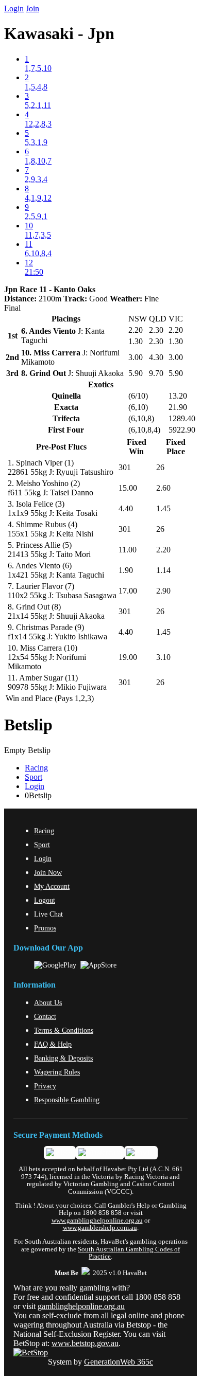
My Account (52, 886)
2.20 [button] (163, 549)
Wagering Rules (57, 1072)
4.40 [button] (126, 508)
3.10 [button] (163, 657)
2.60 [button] (163, 487)
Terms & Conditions (63, 1030)
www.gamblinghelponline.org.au (97, 1220)
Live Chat (48, 914)
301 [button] (125, 467)
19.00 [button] (128, 657)
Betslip (28, 724)
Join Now (48, 872)
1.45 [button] (163, 508)
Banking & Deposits (63, 1058)
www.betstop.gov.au (85, 1343)
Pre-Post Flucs (61, 446)
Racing (36, 767)
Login (14, 8)
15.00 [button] (128, 487)
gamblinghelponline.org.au (81, 1306)
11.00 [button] (128, 549)
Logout (44, 900)
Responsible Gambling (66, 1100)
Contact (45, 1016)
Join (32, 8)
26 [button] (160, 467)
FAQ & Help (53, 1044)
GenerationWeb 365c (118, 1361)
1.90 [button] (126, 570)
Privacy (45, 1086)
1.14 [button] (163, 570)
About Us (48, 1002)
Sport (33, 777)
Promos (45, 928)
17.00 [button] (128, 590)
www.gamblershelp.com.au (100, 1227)
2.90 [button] (163, 590)
